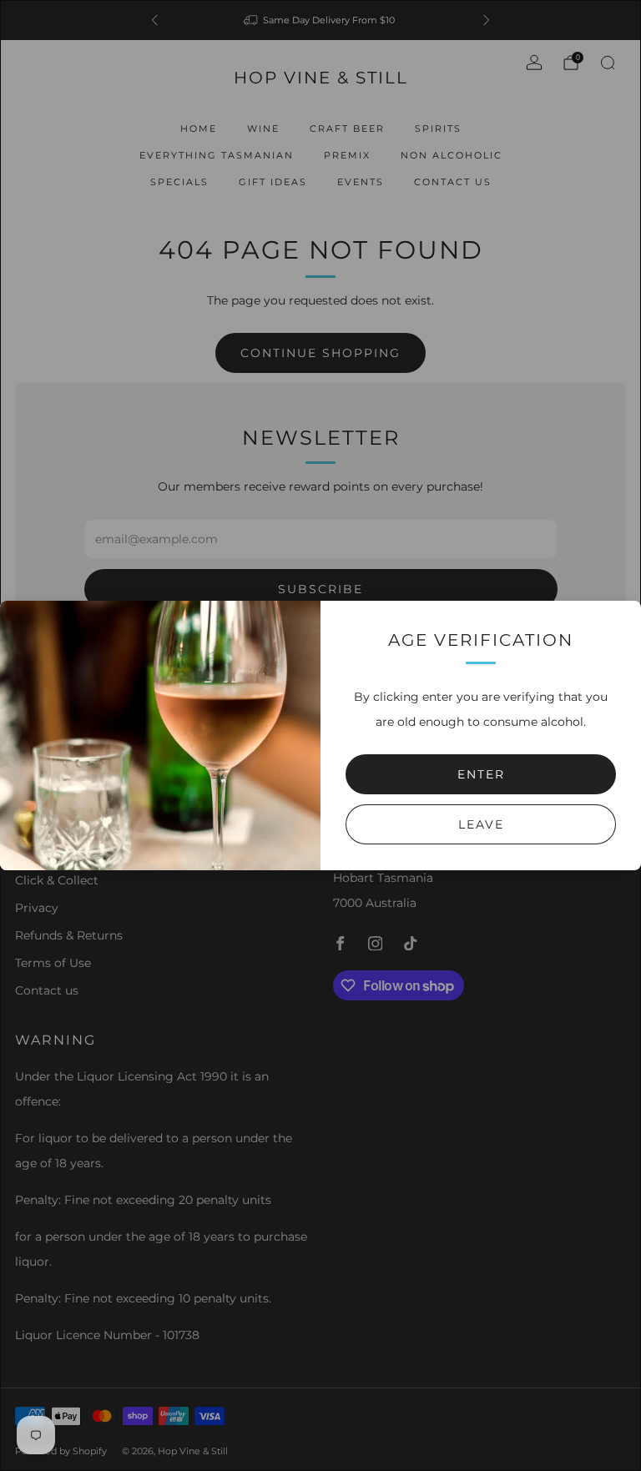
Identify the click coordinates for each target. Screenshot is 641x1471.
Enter (481, 774)
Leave (481, 824)
